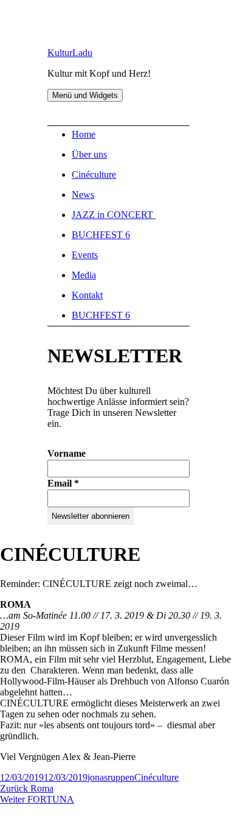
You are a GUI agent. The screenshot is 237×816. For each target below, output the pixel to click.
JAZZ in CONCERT (114, 214)
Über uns (89, 154)
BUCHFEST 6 (101, 235)
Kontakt (87, 295)
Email (63, 483)
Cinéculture (94, 174)
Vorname (66, 453)
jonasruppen (111, 777)
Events (85, 255)
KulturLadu (69, 52)
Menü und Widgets (85, 95)
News (83, 194)
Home (83, 134)
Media (84, 275)
